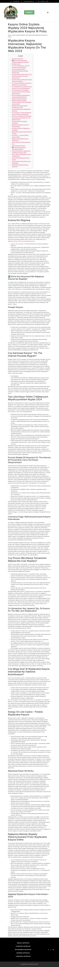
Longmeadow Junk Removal (23, 956)
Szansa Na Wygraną (17, 58)
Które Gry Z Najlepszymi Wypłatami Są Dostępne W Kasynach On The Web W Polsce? (21, 117)
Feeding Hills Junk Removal (23, 946)
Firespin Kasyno (16, 64)
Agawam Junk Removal (23, 943)
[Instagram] (51, 950)
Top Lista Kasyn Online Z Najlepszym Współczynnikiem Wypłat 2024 (20, 70)
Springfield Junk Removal (23, 953)
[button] (48, 12)
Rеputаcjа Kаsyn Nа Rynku (19, 98)
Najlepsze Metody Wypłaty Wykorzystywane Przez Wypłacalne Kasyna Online (21, 102)
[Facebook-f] (48, 950)
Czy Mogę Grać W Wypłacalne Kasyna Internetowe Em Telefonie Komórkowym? (21, 91)
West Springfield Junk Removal (23, 949)
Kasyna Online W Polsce (18, 145)
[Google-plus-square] (53, 950)
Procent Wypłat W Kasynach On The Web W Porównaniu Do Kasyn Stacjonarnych (22, 76)
